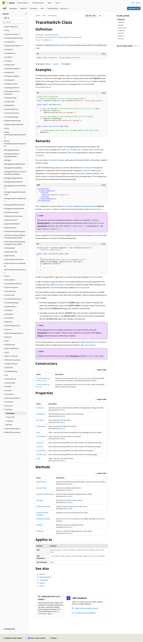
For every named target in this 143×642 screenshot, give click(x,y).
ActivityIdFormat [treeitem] (10, 53)
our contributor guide (48, 612)
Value (38, 458)
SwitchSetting (41, 436)
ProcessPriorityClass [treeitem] (11, 287)
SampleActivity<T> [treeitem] (10, 307)
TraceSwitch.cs (47, 40)
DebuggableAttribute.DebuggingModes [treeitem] (12, 155)
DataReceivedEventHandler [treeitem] (13, 124)
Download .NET (133, 8)
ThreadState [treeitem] (8, 368)
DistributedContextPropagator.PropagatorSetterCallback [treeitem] (15, 243)
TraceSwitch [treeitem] (10, 413)
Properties (121, 30)
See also (121, 39)
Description (40, 420)
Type (64, 500)
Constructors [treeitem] (10, 417)
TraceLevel (39, 155)
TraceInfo (85, 149)
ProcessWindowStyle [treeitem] (11, 303)
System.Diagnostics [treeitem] (11, 27)
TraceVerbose (98, 149)
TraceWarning (74, 149)
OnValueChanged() (43, 519)
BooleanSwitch (43, 223)
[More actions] (106, 15)
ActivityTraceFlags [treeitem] (10, 98)
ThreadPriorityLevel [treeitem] (11, 364)
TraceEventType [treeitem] (9, 383)
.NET (44, 16)
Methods (121, 33)
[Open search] (133, 3)
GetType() (39, 500)
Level (61, 81)
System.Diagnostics (52, 35)
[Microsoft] (4, 2)
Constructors (122, 28)
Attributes (39, 408)
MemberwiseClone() (43, 506)
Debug (40, 336)
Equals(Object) (41, 482)
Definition (121, 19)
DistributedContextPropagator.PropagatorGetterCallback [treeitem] (15, 236)
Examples (121, 22)
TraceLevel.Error (83, 81)
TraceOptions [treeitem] (9, 402)
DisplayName (86, 206)
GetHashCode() (41, 488)
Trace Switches (90, 345)
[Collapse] (26, 13)
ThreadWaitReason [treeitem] (10, 371)
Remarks (121, 25)
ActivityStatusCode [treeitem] (10, 84)
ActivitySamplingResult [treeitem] (12, 68)
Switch (56, 64)
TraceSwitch (74, 75)
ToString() (39, 531)
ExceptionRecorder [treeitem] (10, 252)
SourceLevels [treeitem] (8, 314)
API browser (52, 16)
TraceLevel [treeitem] (8, 390)
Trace (97, 333)
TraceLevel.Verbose (43, 87)
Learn (38, 16)
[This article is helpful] (135, 46)
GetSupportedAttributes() (45, 494)
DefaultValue (40, 414)
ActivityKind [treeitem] (8, 57)
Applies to (121, 36)
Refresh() (39, 525)
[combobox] (14, 18)
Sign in (138, 3)
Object (48, 64)
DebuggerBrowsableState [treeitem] (13, 168)
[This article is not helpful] (137, 46)
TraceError (64, 149)
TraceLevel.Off (96, 277)
